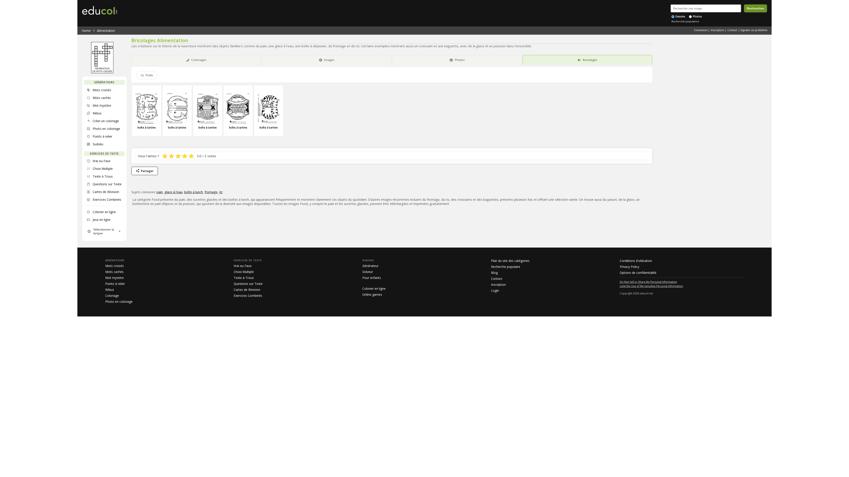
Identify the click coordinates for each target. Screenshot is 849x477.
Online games (372, 294)
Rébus (109, 290)
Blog (494, 273)
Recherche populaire (505, 267)
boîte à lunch (193, 192)
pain (160, 192)
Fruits (149, 75)
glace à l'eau (173, 192)
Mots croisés (114, 266)
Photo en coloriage (119, 301)
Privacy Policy (629, 267)
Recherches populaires (685, 21)
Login (495, 290)
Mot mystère (114, 278)
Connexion (701, 30)
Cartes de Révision (247, 290)
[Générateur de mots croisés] (102, 72)
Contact (732, 30)
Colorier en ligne (374, 288)
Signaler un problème (753, 30)
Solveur (367, 272)
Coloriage (112, 295)
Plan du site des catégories (510, 261)
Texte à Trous (244, 278)
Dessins (680, 16)
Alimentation (106, 30)
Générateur (370, 266)
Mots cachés (114, 272)
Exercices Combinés (248, 295)
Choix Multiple (244, 272)
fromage (211, 192)
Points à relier (115, 284)
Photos (697, 16)
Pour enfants (371, 278)
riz (220, 192)
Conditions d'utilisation (636, 261)
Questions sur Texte (248, 284)
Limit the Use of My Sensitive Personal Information (651, 286)
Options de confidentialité (638, 273)
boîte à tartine (147, 127)
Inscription (717, 30)
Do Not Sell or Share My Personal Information (648, 282)
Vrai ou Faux (242, 266)
